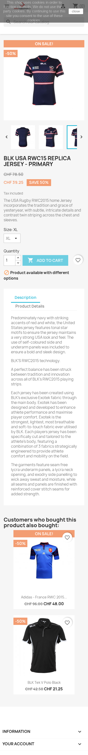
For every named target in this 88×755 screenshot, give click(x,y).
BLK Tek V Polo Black (44, 682)
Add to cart (45, 260)
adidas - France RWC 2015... (44, 597)
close (76, 11)
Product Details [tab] (29, 306)
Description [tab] (25, 297)
